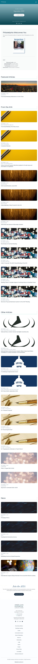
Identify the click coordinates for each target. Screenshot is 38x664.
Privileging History (5, 517)
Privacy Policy (19, 649)
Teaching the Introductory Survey (9, 537)
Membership (19, 639)
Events (19, 630)
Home (13, 21)
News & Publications (19, 635)
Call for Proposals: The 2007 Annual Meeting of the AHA (14, 263)
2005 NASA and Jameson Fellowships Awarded (12, 224)
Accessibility (19, 651)
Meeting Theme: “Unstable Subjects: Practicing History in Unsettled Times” (18, 282)
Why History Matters (19, 625)
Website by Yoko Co (19, 662)
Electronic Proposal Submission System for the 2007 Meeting (15, 301)
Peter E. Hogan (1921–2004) (7, 468)
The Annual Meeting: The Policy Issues (10, 126)
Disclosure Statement (19, 653)
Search (19, 644)
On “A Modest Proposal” (6, 410)
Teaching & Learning (19, 628)
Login (19, 642)
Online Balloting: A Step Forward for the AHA (11, 205)
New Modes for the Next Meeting (9, 243)
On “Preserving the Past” (6, 429)
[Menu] (36, 2)
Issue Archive (17, 21)
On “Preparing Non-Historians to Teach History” (12, 449)
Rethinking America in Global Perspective (10, 556)
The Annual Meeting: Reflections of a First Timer (12, 96)
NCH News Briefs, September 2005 (9, 391)
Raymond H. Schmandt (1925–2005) (9, 487)
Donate (19, 646)
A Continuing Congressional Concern (9, 371)
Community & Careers (19, 632)
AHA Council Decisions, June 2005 (9, 185)
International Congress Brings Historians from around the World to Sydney (18, 575)
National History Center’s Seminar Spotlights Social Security (15, 331)
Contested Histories (5, 146)
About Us (19, 637)
